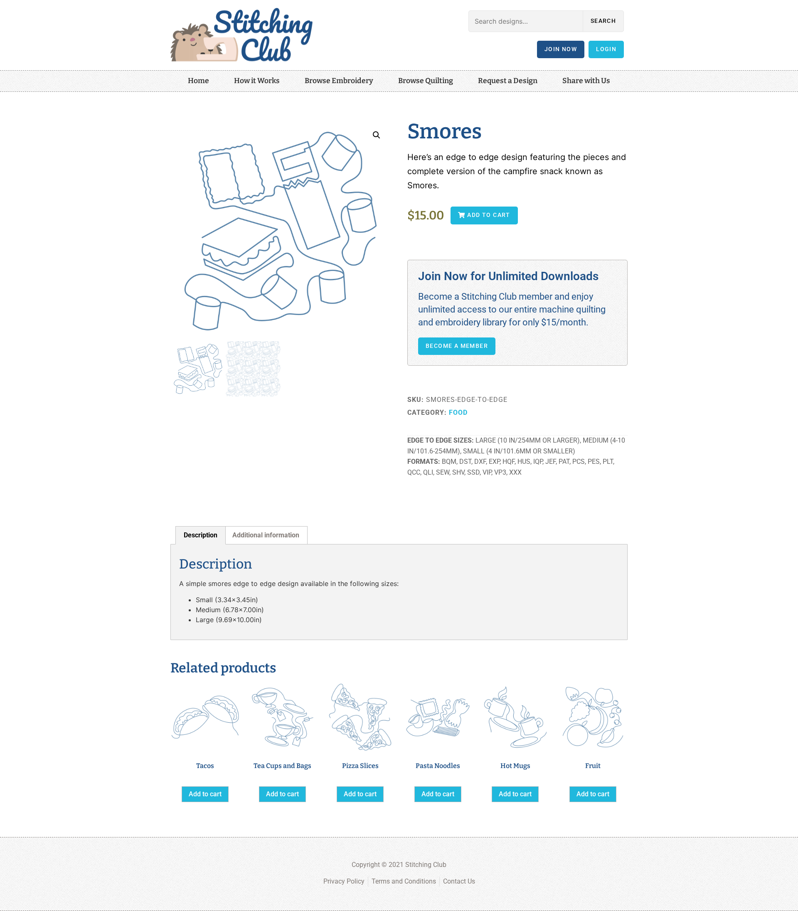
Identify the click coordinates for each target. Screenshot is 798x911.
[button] (376, 135)
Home (198, 80)
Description (200, 535)
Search (603, 21)
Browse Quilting (425, 80)
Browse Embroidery (339, 80)
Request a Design (507, 80)
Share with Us (586, 80)
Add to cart (205, 794)
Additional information (265, 535)
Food (458, 412)
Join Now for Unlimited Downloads (508, 276)
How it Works (257, 80)
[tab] (200, 535)
